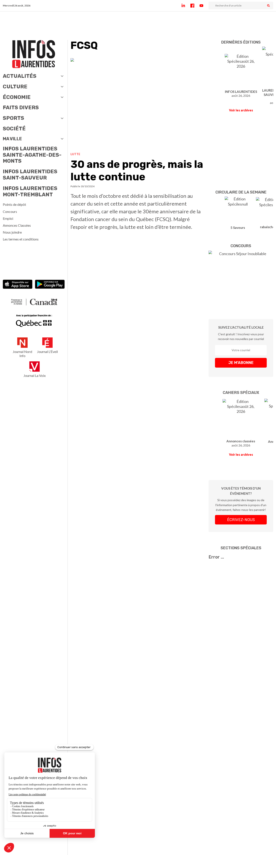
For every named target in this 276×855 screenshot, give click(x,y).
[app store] (18, 285)
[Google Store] (50, 285)
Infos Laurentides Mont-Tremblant (30, 191)
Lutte (75, 154)
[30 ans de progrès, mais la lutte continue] (138, 103)
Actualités (19, 76)
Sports (13, 118)
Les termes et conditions (21, 239)
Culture (15, 87)
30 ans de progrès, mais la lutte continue (137, 170)
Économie (17, 97)
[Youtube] (204, 6)
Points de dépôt (14, 204)
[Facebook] (194, 6)
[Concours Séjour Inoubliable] (241, 278)
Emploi (8, 218)
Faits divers (21, 108)
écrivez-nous (241, 519)
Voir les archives (241, 110)
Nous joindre (12, 232)
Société (14, 129)
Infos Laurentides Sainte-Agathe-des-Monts (32, 155)
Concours (10, 211)
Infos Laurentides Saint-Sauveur (30, 175)
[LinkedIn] (185, 6)
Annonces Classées (17, 225)
